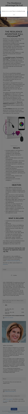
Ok (14, 14)
